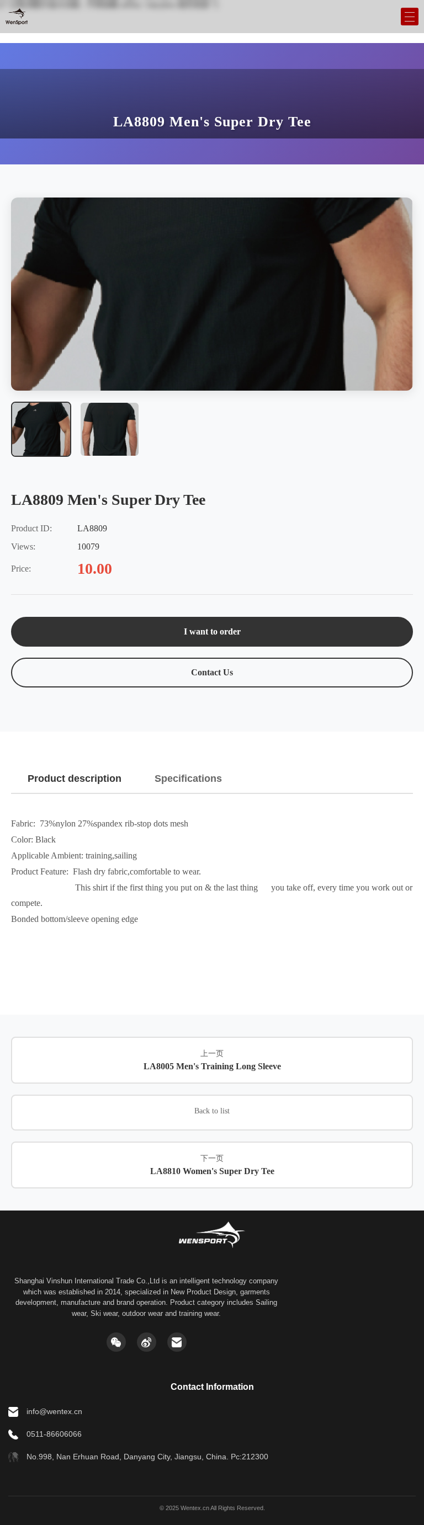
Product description (74, 778)
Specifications (188, 778)
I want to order (212, 631)
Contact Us (212, 672)
